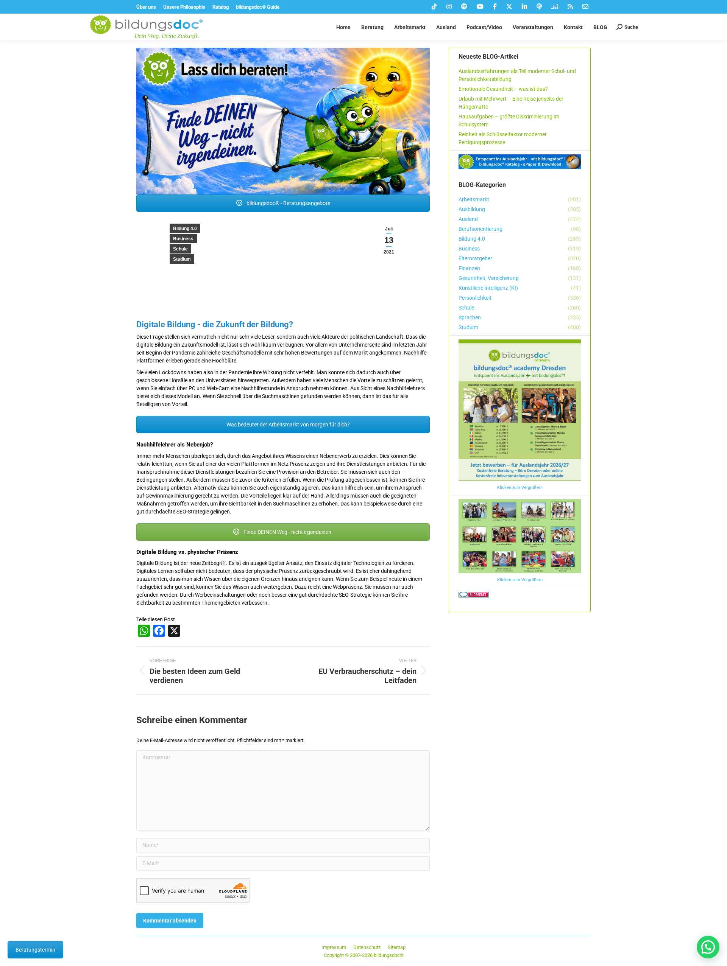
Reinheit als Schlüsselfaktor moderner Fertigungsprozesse (503, 138)
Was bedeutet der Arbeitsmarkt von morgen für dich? (287, 425)
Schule (180, 249)
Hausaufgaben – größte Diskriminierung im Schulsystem (509, 121)
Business (183, 238)
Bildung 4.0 (185, 228)
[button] (708, 947)
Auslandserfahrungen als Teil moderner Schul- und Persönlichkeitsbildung (517, 75)
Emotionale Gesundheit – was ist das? (503, 89)
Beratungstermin (35, 950)
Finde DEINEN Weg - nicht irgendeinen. (287, 532)
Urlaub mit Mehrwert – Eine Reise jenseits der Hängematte (511, 103)
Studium (182, 259)
